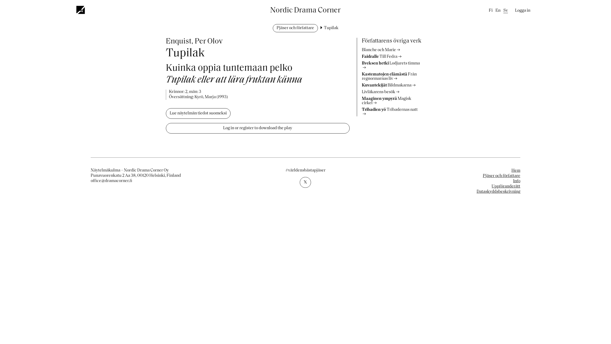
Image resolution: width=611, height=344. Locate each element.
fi (491, 11)
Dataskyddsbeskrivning (498, 192)
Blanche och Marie (379, 50)
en (497, 11)
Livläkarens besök (378, 92)
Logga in (522, 11)
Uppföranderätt (506, 186)
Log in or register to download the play (257, 128)
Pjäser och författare (295, 28)
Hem (515, 171)
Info (516, 181)
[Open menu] (80, 10)
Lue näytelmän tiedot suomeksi (198, 113)
